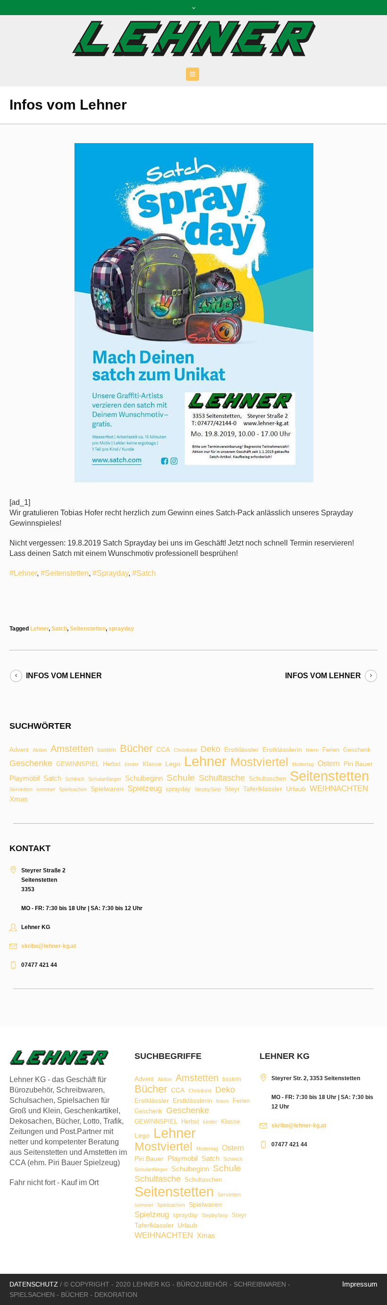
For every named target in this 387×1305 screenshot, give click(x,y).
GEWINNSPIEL (77, 764)
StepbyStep (207, 789)
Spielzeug (144, 789)
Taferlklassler (262, 789)
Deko (210, 749)
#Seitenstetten (65, 573)
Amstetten (71, 749)
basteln (106, 750)
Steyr (232, 789)
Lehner (39, 628)
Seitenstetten (88, 628)
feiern (312, 750)
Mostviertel (259, 762)
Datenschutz (33, 1284)
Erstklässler (241, 750)
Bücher (136, 748)
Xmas (18, 798)
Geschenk (357, 750)
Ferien (330, 750)
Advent (19, 750)
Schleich (74, 779)
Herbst (112, 764)
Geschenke (30, 763)
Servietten (21, 789)
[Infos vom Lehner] (193, 312)
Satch (59, 628)
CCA (163, 750)
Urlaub (296, 789)
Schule (181, 777)
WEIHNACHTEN (339, 789)
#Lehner (23, 573)
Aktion (40, 750)
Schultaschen (267, 779)
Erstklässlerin (282, 750)
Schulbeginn (144, 778)
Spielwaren (107, 789)
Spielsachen (73, 789)
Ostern (329, 764)
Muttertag (303, 764)
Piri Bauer (358, 764)
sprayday (121, 628)
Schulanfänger (104, 779)
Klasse (152, 764)
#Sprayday (110, 573)
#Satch (144, 573)
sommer (45, 789)
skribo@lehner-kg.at (48, 946)
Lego (172, 763)
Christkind (185, 750)
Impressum (360, 1284)
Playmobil (24, 778)
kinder (132, 764)
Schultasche (222, 778)
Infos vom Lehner (64, 676)
